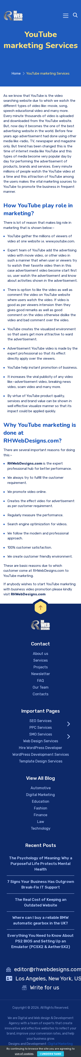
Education (40, 801)
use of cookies (24, 1053)
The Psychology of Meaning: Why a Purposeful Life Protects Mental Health (40, 863)
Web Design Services (40, 741)
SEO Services (40, 721)
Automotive (41, 788)
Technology (40, 828)
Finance (40, 815)
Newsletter (40, 674)
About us (40, 653)
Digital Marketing (40, 795)
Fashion (40, 808)
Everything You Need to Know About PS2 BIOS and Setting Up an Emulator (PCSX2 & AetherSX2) (40, 941)
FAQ (40, 680)
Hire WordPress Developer (40, 748)
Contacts (40, 694)
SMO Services (40, 734)
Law (40, 822)
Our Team (41, 687)
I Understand (50, 1053)
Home (16, 73)
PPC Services (40, 727)
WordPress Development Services (40, 754)
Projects (41, 667)
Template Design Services (40, 761)
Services (40, 660)
